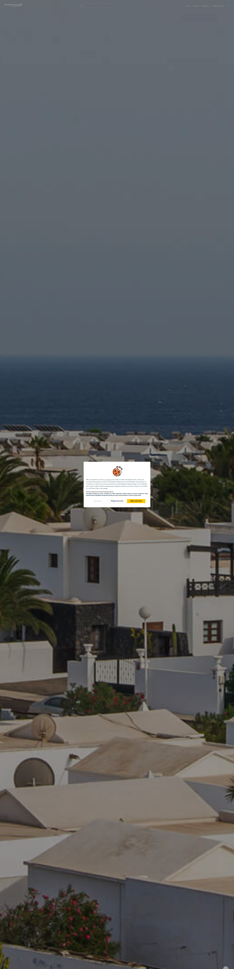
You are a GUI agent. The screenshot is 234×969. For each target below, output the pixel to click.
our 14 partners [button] (107, 479)
